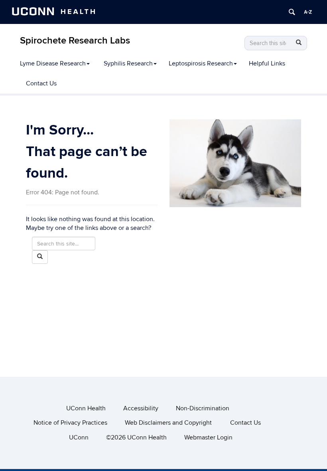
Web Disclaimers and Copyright (168, 423)
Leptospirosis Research (201, 63)
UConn (79, 437)
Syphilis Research (128, 63)
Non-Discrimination (202, 408)
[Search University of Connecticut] (292, 12)
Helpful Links (267, 63)
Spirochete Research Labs (75, 40)
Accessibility (140, 408)
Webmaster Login (208, 437)
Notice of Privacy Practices (70, 423)
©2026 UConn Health (136, 437)
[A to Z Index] (307, 12)
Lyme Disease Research (53, 63)
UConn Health (86, 408)
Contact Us (41, 83)
